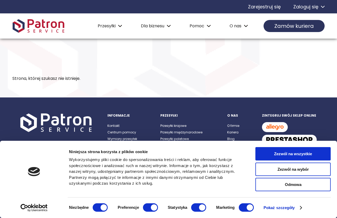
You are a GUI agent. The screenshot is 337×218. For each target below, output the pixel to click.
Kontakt (113, 125)
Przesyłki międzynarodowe (181, 132)
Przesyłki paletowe (174, 139)
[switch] (150, 207)
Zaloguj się (305, 6)
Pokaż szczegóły (279, 207)
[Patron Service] (56, 123)
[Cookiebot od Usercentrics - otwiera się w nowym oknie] (34, 208)
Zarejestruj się (264, 6)
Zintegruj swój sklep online (289, 115)
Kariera (233, 132)
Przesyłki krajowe (173, 125)
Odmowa (293, 184)
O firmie (233, 125)
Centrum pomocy (121, 132)
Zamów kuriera (294, 26)
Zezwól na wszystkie (293, 154)
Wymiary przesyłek (122, 139)
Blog (231, 139)
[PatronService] (38, 26)
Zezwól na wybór (293, 169)
